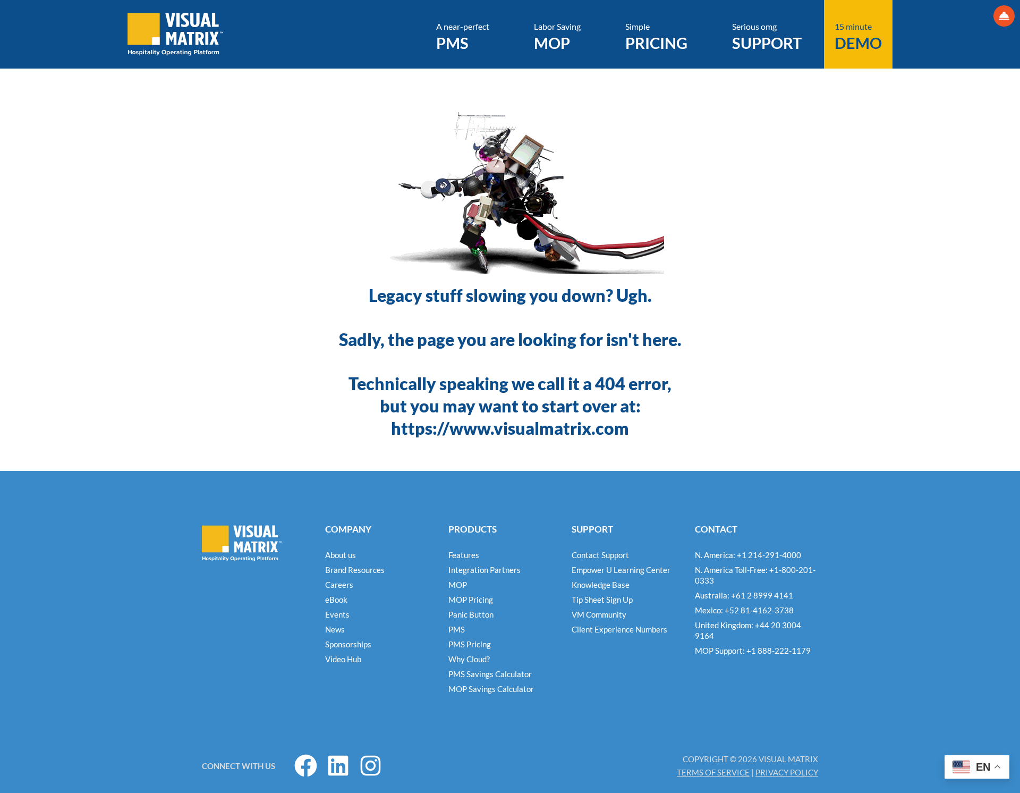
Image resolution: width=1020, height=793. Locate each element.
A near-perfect (462, 36)
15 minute (858, 36)
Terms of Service (713, 772)
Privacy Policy (786, 772)
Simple (656, 36)
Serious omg (767, 36)
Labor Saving (557, 36)
